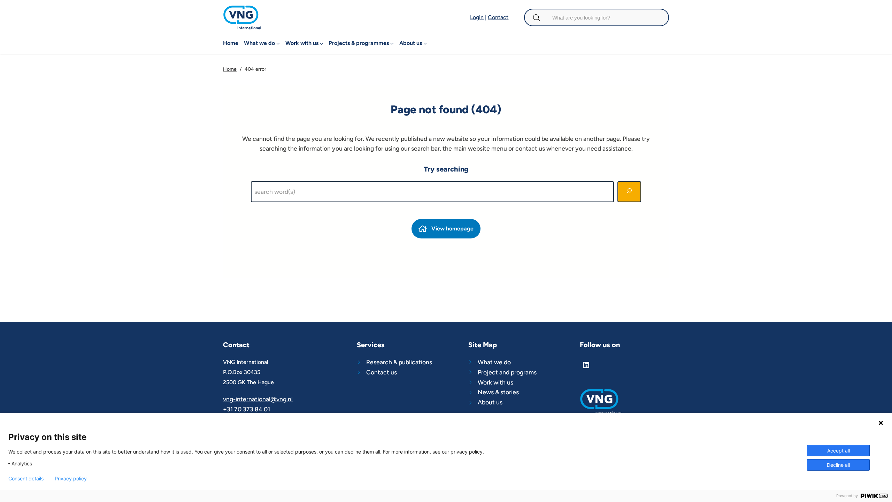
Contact (498, 17)
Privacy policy (71, 478)
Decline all (838, 465)
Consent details (26, 478)
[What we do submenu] (278, 43)
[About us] (502, 402)
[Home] (242, 10)
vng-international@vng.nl (258, 399)
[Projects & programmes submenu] (392, 43)
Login (477, 17)
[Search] (629, 191)
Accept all (838, 451)
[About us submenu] (425, 43)
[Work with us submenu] (321, 43)
